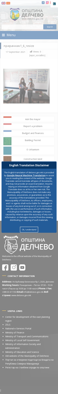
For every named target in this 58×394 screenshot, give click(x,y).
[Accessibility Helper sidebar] (54, 3)
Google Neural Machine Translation (26, 175)
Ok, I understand (29, 229)
